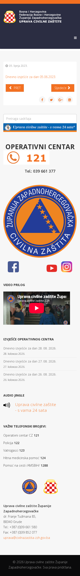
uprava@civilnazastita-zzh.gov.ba (26, 538)
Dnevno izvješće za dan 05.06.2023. (31, 77)
